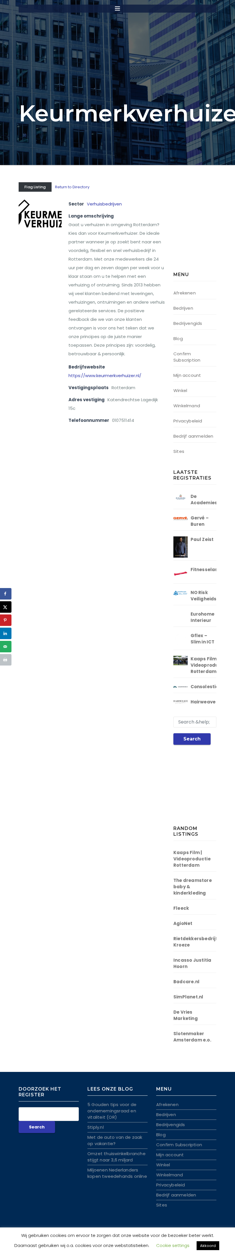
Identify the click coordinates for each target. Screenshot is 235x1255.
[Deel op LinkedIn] (5, 633)
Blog (178, 338)
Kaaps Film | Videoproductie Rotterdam (209, 665)
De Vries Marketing (185, 1015)
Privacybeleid (187, 421)
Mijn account (187, 375)
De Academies (204, 499)
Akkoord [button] (208, 1245)
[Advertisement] (204, 228)
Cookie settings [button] (172, 1245)
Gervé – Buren (200, 521)
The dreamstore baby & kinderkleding (192, 886)
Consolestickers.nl (213, 687)
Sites (178, 451)
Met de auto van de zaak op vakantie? (114, 1140)
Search (192, 739)
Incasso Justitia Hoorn (192, 963)
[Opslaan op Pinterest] (5, 620)
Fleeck (181, 908)
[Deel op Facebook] (5, 594)
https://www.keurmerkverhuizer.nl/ (104, 376)
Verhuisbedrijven (104, 204)
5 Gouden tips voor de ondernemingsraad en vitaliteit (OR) (111, 1110)
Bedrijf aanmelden (193, 436)
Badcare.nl (186, 982)
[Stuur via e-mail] (5, 646)
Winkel (180, 390)
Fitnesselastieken (211, 570)
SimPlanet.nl (188, 997)
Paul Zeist (202, 539)
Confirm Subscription (186, 357)
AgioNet (182, 923)
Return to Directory (72, 187)
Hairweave (203, 702)
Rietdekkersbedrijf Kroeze (195, 942)
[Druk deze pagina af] (5, 660)
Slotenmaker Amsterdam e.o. (192, 1037)
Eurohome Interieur (203, 617)
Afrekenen (184, 293)
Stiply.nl (95, 1127)
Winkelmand (186, 406)
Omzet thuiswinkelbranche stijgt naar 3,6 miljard (116, 1157)
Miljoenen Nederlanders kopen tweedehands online (117, 1173)
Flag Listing (35, 187)
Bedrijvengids (187, 323)
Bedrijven (183, 308)
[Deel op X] (5, 607)
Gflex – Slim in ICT (203, 639)
